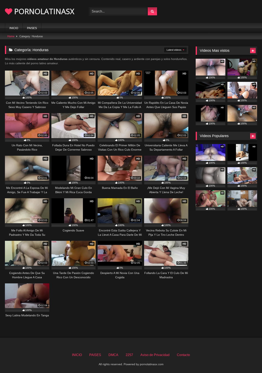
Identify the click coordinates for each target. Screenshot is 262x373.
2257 (129, 355)
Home (10, 36)
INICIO (13, 28)
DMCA (113, 355)
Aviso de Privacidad (154, 355)
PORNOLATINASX (43, 11)
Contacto (183, 355)
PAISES (32, 28)
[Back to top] (249, 361)
